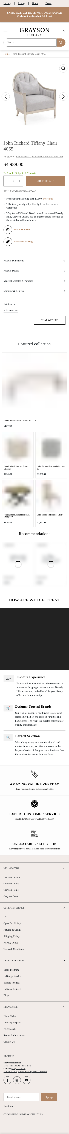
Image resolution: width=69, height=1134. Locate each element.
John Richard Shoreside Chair (49, 515)
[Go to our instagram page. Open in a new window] (17, 1080)
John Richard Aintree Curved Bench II (20, 420)
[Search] (61, 42)
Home (35, 3)
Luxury (7, 3)
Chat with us (49, 320)
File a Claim (10, 1016)
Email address (14, 1097)
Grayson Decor (11, 896)
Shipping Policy (12, 936)
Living (21, 3)
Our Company (11, 868)
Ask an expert (11, 310)
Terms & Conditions (14, 949)
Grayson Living (11, 883)
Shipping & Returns (14, 291)
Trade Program (11, 970)
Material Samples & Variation (18, 281)
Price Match (10, 1029)
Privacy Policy (11, 942)
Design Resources (14, 960)
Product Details (11, 270)
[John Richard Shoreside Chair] (51, 496)
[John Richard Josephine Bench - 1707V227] (17, 496)
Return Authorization (14, 1035)
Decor (48, 3)
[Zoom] (63, 68)
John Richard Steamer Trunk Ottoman (16, 467)
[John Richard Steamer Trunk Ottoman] (17, 447)
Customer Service (14, 908)
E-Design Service (12, 976)
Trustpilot (8, 1106)
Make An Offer (22, 229)
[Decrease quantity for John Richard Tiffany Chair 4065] (7, 181)
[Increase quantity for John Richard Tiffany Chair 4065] (20, 181)
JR (8, 156)
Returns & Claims (12, 929)
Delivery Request (12, 989)
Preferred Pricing (23, 241)
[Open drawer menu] (5, 32)
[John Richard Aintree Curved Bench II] (34, 385)
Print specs (9, 304)
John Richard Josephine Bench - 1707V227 (17, 516)
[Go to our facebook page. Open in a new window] (7, 1080)
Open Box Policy (12, 923)
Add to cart (45, 181)
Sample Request (11, 982)
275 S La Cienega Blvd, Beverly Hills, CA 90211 (25, 1071)
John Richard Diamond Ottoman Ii (51, 467)
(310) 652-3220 (18, 1068)
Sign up (49, 1097)
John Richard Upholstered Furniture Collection (39, 156)
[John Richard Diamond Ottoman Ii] (51, 447)
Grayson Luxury (12, 877)
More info (48, 198)
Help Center (11, 1007)
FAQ (6, 917)
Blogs (6, 995)
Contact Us (9, 1041)
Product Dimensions (14, 260)
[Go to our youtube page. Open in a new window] (26, 1080)
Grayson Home (11, 890)
